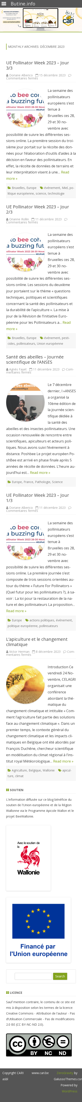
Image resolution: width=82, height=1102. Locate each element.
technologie (56, 193)
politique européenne (23, 626)
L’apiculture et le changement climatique (37, 641)
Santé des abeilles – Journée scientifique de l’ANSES (35, 359)
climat (19, 776)
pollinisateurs (26, 343)
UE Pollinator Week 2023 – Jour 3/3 (37, 65)
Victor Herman (19, 652)
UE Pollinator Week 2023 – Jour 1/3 (37, 497)
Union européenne (50, 343)
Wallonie (49, 770)
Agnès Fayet (18, 369)
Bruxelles (18, 188)
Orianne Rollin (19, 219)
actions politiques (42, 620)
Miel (65, 188)
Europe (31, 188)
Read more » (40, 472)
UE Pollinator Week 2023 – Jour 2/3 (37, 209)
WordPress (69, 1091)
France (28, 482)
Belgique (35, 770)
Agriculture (19, 770)
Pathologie (42, 482)
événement (52, 188)
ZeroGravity (65, 1073)
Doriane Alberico (21, 75)
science (41, 193)
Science (57, 482)
